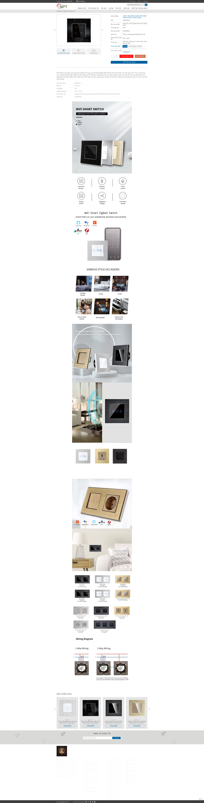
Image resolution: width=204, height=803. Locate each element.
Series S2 (65, 11)
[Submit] (146, 5)
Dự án (111, 8)
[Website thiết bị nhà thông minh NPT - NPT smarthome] (63, 6)
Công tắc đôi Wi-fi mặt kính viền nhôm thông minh (136, 722)
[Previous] (55, 709)
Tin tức (118, 8)
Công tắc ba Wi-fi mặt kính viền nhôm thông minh (114, 722)
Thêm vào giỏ (126, 56)
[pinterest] (90, 802)
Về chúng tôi (132, 1)
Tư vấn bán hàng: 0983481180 (64, 1)
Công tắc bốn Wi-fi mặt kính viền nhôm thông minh (90, 722)
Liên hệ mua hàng (129, 62)
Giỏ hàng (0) (81, 1)
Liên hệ (145, 1)
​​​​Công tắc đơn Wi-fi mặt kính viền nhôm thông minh (67, 722)
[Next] (149, 709)
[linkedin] (94, 802)
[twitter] (92, 802)
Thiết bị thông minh (139, 8)
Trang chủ (82, 8)
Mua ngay (140, 56)
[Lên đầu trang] (200, 799)
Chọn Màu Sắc (115, 46)
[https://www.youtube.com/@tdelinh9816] (86, 802)
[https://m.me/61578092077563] (88, 802)
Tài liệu (139, 1)
